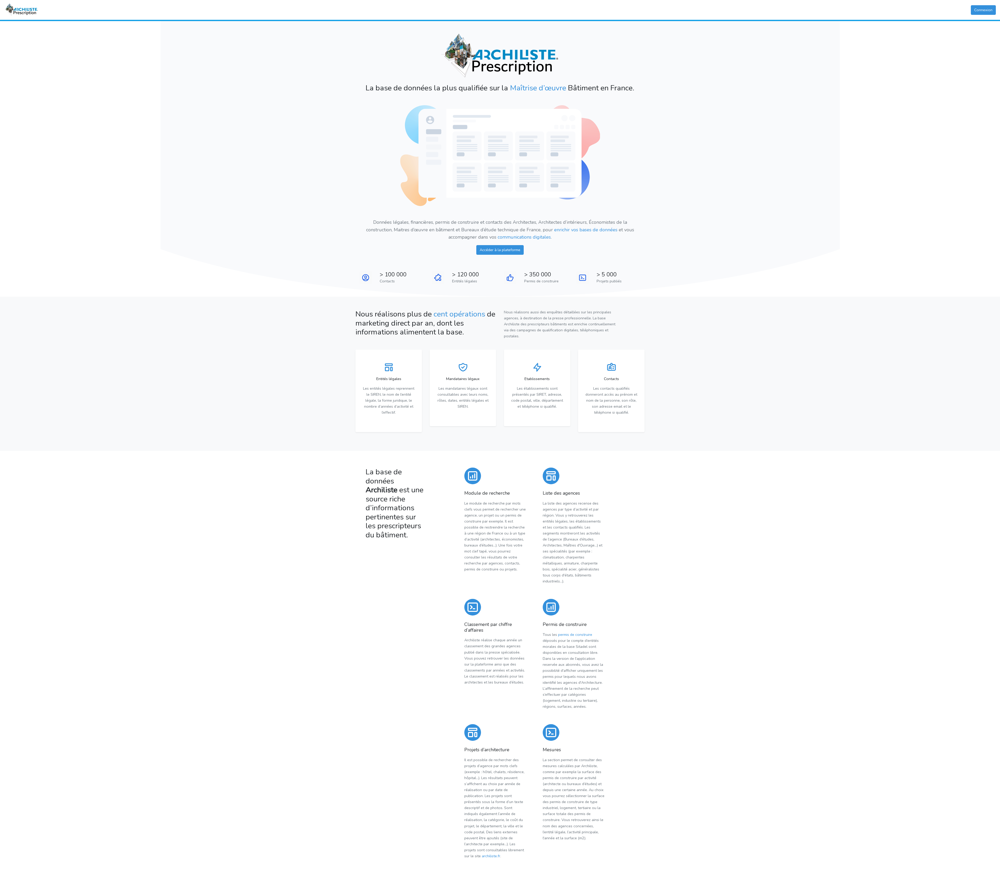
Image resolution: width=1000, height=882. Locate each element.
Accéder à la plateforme (500, 249)
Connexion (983, 10)
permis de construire (575, 634)
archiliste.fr (491, 856)
